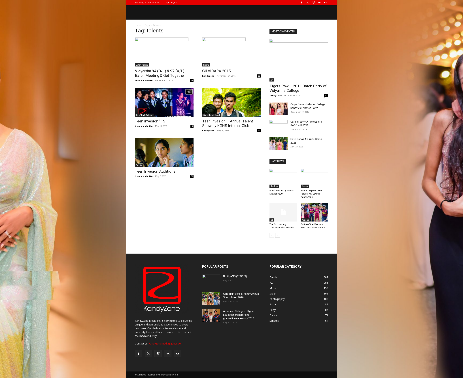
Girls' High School (144, 115)
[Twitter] (307, 2)
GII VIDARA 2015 (216, 71)
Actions (305, 220)
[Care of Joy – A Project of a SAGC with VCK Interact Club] (278, 126)
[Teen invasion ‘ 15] (164, 102)
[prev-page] (271, 235)
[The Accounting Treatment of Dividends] (283, 212)
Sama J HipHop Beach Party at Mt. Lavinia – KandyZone (312, 193)
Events (206, 65)
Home (138, 25)
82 (192, 80)
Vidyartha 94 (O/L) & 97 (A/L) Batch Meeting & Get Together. (160, 73)
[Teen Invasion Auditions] (164, 152)
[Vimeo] (313, 2)
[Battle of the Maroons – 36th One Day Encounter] (314, 212)
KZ (272, 220)
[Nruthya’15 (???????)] (211, 281)
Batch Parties (142, 65)
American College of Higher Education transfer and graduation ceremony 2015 (238, 315)
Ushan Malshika (144, 126)
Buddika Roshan (144, 80)
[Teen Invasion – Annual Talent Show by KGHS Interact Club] (231, 102)
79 (192, 176)
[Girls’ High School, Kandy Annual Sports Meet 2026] (211, 298)
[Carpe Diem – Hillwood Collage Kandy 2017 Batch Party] (278, 109)
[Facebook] (301, 2)
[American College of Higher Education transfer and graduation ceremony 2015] (211, 315)
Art (272, 80)
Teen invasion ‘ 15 (150, 121)
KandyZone (208, 75)
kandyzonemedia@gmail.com (166, 343)
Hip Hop (274, 186)
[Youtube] (325, 2)
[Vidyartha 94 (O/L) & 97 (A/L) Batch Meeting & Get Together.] (164, 51)
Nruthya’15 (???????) (235, 276)
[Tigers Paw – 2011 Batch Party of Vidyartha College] (298, 60)
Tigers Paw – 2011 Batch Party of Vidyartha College (298, 88)
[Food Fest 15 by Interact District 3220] (283, 178)
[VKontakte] (319, 2)
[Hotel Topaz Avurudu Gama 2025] (278, 143)
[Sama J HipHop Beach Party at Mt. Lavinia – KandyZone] (314, 178)
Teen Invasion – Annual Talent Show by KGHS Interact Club (227, 123)
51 (326, 95)
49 (259, 130)
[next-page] (277, 235)
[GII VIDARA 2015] (231, 51)
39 (259, 76)
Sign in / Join (171, 2)
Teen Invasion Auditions (155, 171)
